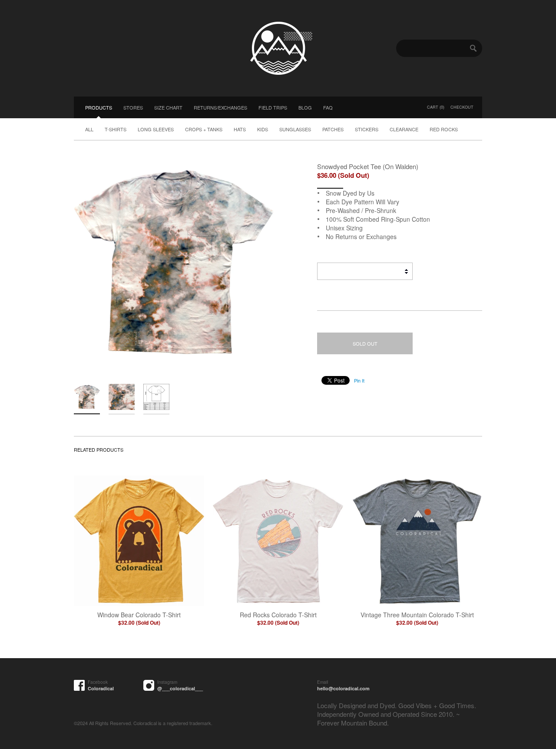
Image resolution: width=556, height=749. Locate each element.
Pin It (359, 380)
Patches (333, 129)
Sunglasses (295, 129)
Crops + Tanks (203, 129)
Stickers (366, 129)
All (89, 129)
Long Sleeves (156, 129)
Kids (262, 129)
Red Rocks (444, 129)
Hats (240, 129)
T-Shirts (115, 129)
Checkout (461, 107)
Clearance (404, 129)
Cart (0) (435, 107)
